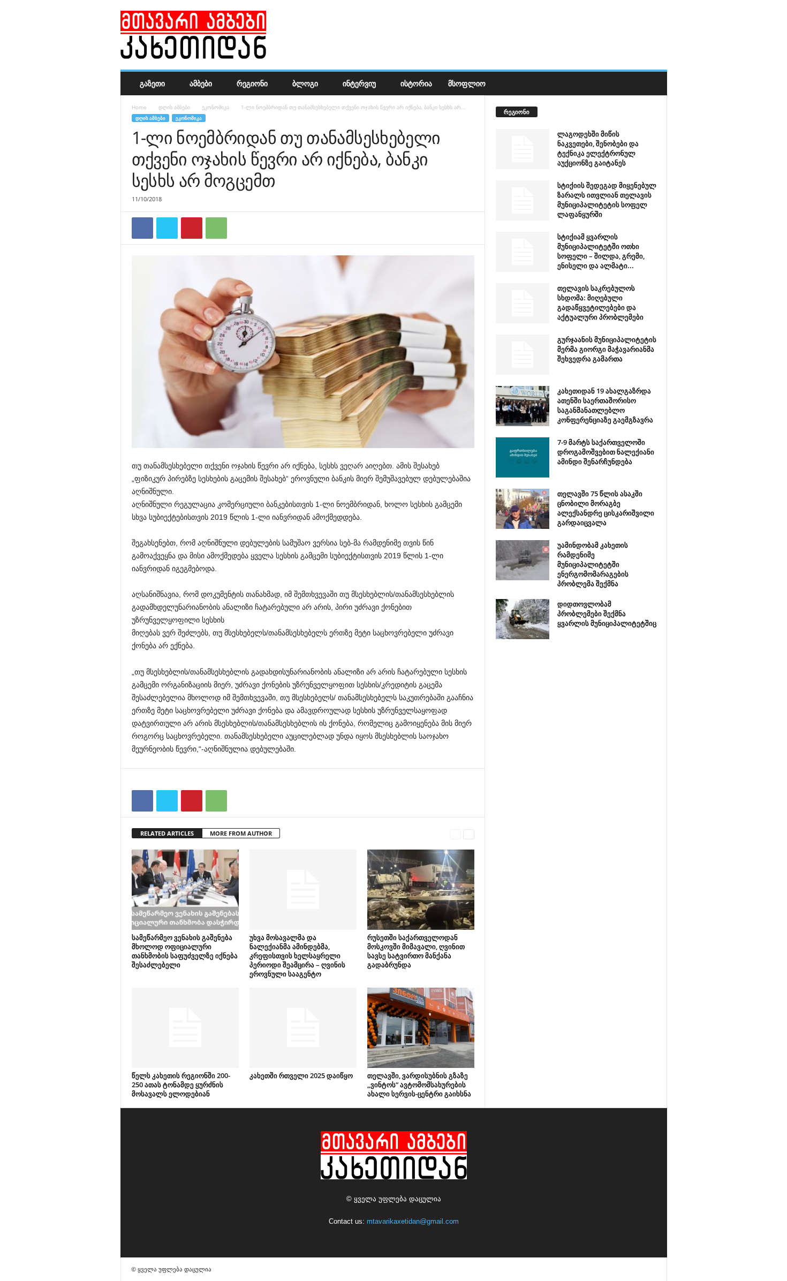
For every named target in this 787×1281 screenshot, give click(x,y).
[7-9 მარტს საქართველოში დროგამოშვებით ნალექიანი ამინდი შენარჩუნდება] (522, 457)
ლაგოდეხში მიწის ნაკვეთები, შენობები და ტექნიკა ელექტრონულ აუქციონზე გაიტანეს (598, 148)
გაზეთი (152, 83)
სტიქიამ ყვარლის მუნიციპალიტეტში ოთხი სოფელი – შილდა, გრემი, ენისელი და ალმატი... (601, 251)
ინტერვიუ (359, 83)
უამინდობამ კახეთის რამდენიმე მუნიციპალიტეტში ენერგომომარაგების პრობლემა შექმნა (593, 564)
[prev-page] (455, 833)
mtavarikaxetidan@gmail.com (413, 1221)
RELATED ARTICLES (167, 833)
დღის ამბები (174, 107)
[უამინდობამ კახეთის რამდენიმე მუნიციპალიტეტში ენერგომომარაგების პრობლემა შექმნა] (522, 560)
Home (139, 107)
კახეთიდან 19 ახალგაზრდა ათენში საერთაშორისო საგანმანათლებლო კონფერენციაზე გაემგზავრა (605, 405)
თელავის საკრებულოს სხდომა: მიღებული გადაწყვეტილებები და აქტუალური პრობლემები (600, 302)
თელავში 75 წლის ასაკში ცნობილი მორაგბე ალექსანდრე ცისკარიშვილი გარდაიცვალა (605, 508)
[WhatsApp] (216, 228)
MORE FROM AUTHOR (241, 833)
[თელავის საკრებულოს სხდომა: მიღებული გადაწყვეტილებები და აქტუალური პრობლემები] (522, 303)
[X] (167, 228)
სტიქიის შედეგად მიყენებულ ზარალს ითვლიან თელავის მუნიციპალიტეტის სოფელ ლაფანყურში (606, 199)
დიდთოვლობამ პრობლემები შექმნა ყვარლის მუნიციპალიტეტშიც (606, 613)
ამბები (201, 83)
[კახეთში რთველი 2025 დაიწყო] (303, 1028)
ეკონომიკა (215, 107)
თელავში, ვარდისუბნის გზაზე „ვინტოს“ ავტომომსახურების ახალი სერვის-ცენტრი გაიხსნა (419, 1084)
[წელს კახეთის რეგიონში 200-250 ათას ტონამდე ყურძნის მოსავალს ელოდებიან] (185, 1028)
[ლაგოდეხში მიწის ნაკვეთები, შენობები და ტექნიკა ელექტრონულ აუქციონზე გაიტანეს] (522, 149)
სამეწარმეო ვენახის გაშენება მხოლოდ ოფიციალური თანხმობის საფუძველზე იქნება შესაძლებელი (185, 951)
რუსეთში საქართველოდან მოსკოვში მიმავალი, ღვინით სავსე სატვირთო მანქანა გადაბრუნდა (416, 951)
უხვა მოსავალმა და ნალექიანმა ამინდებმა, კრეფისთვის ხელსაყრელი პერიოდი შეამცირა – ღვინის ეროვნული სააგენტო (297, 956)
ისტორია (416, 83)
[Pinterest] (191, 228)
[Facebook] (142, 228)
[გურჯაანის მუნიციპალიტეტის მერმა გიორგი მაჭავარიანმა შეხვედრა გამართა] (522, 355)
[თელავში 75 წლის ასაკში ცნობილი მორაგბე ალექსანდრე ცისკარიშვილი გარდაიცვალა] (522, 509)
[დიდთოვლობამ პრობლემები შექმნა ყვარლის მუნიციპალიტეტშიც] (522, 619)
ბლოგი (305, 83)
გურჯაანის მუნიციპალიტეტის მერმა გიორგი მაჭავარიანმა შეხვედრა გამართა (606, 349)
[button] (651, 83)
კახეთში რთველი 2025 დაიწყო (301, 1075)
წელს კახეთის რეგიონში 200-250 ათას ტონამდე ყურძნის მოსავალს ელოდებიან (181, 1084)
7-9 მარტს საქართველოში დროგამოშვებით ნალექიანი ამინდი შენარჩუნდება (605, 451)
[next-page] (468, 833)
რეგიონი (252, 83)
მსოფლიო (467, 83)
